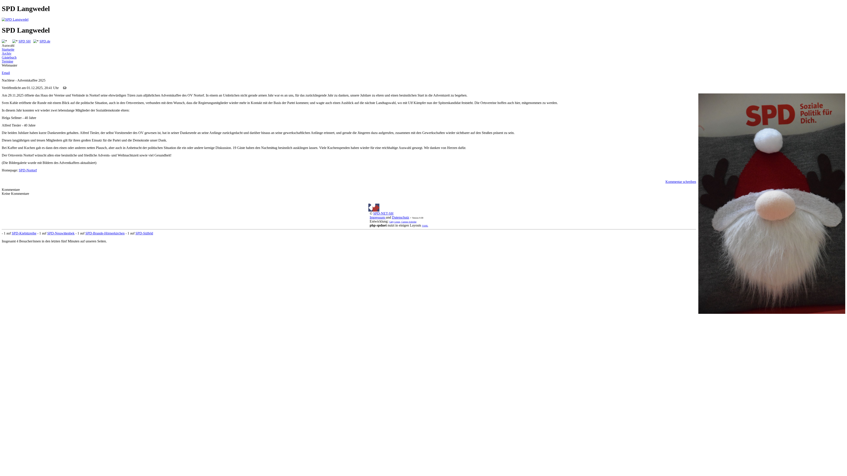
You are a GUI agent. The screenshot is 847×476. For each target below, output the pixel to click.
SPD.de (44, 41)
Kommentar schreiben (680, 182)
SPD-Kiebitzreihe (24, 233)
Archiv (6, 53)
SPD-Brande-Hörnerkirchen (105, 233)
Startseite (8, 49)
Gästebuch (9, 57)
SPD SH (25, 41)
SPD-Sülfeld (144, 233)
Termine (7, 61)
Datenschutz (400, 217)
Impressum (378, 217)
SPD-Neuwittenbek (61, 233)
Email (6, 73)
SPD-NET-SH (383, 213)
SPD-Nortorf (28, 170)
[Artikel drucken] (64, 88)
